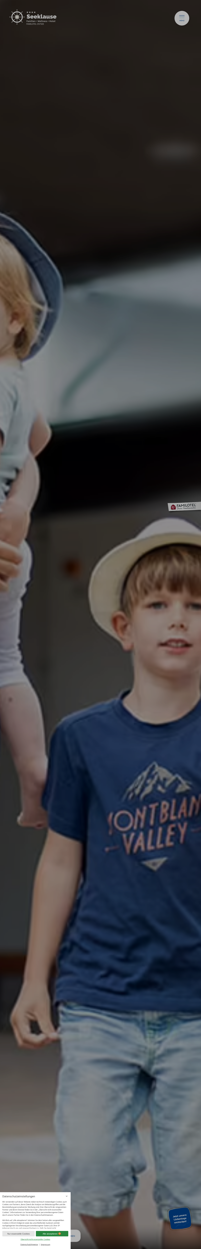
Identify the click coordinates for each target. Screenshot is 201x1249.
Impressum (45, 1244)
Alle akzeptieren (50, 1234)
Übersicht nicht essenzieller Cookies (35, 1239)
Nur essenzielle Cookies (18, 1234)
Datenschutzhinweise (29, 1244)
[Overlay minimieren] (67, 1196)
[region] (35, 1214)
